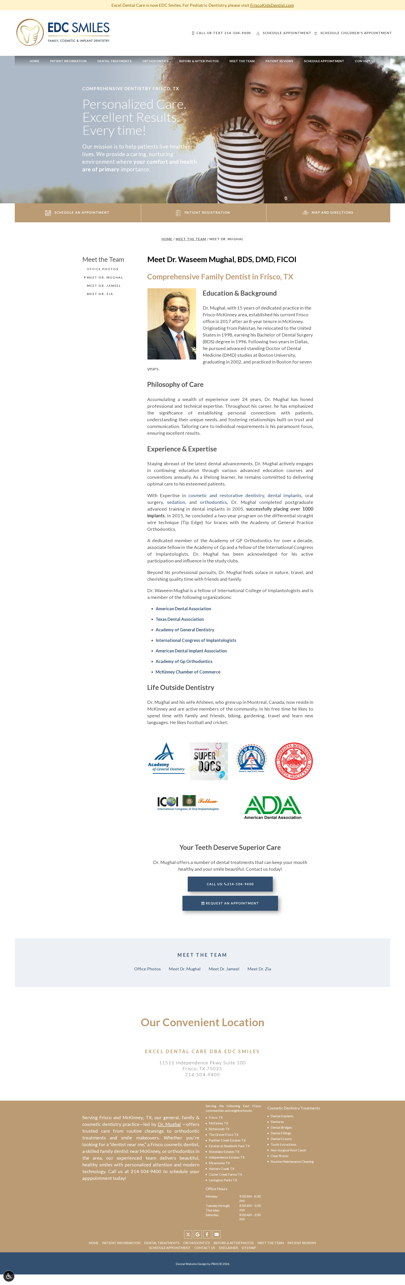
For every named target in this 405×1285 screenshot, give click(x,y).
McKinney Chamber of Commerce (188, 671)
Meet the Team (242, 61)
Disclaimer (228, 1248)
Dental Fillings (281, 1133)
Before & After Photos (199, 61)
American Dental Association (183, 608)
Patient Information (68, 61)
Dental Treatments (114, 61)
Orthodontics (155, 61)
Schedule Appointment (324, 61)
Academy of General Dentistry (185, 629)
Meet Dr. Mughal (105, 277)
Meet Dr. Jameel (104, 285)
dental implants (284, 495)
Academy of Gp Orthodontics (184, 661)
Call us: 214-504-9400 (230, 884)
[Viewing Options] (9, 1276)
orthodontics (213, 502)
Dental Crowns (281, 1139)
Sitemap (249, 1248)
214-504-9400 (202, 1074)
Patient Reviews (279, 61)
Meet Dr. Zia (100, 294)
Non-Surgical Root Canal (288, 1150)
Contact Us (365, 61)
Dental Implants (282, 1116)
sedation (176, 502)
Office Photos (102, 269)
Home (34, 61)
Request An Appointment (232, 903)
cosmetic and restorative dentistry (226, 495)
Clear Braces (280, 1156)
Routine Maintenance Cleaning (292, 1161)
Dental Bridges (281, 1127)
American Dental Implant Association (191, 650)
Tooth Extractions (283, 1144)
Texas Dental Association (180, 619)
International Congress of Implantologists (196, 640)
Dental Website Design (191, 1264)
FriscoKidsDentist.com (272, 5)
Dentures (277, 1122)
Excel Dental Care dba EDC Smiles (202, 1051)
